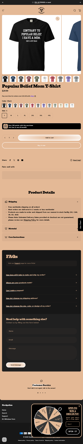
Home (4, 410)
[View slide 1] (38, 393)
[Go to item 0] (5, 79)
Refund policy (21, 440)
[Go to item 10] (76, 79)
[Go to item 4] (29, 79)
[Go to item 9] (68, 79)
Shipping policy (49, 440)
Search (4, 413)
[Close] (79, 406)
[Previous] (3, 2)
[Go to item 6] (45, 79)
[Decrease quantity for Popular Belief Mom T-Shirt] (4, 138)
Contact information (59, 440)
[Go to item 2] (13, 79)
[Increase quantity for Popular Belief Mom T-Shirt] (14, 138)
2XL (32, 115)
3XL (41, 115)
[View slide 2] (40, 393)
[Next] (80, 2)
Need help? (77, 160)
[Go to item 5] (37, 79)
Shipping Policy (30, 220)
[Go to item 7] (52, 79)
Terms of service (39, 440)
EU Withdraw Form (8, 419)
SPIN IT (72, 431)
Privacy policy (30, 440)
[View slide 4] (45, 393)
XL (25, 115)
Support (17, 263)
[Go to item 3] (21, 79)
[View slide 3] (43, 393)
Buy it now (41, 145)
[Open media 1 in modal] (58, 19)
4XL (49, 115)
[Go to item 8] (60, 79)
